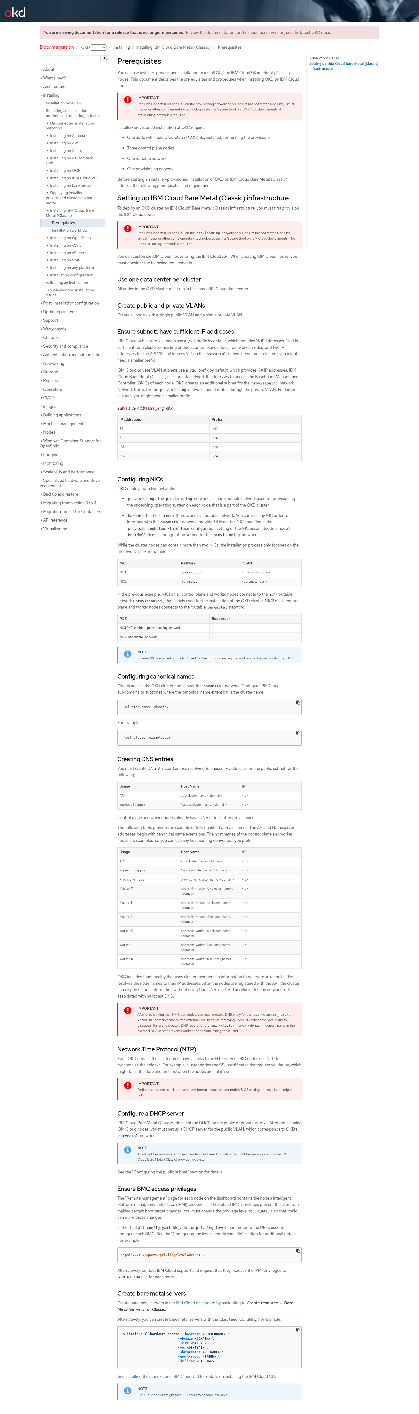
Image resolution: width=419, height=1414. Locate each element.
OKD (86, 47)
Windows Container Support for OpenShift (70, 443)
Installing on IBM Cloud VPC (74, 177)
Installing (122, 47)
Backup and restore (60, 494)
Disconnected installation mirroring (70, 126)
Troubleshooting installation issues (70, 293)
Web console (54, 329)
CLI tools (51, 337)
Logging (50, 454)
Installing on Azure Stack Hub (69, 161)
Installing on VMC (65, 260)
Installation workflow (69, 230)
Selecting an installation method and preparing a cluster (73, 113)
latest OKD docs (315, 32)
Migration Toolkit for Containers (72, 511)
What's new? (54, 78)
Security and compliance (65, 346)
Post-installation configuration (71, 303)
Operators (52, 389)
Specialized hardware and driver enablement (70, 483)
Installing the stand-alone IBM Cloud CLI (162, 1376)
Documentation (57, 47)
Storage (50, 372)
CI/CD (49, 397)
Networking (53, 363)
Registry (50, 380)
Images (49, 406)
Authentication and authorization (73, 354)
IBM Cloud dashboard (195, 1302)
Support (50, 320)
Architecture (54, 86)
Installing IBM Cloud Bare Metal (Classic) (173, 47)
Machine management (63, 423)
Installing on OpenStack (70, 237)
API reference (55, 520)
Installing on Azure (65, 150)
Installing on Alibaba (67, 135)
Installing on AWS (64, 143)
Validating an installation (67, 282)
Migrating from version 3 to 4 (70, 503)
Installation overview (63, 103)
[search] (105, 58)
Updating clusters (59, 311)
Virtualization (55, 528)
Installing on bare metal (70, 185)
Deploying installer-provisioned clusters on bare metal (70, 197)
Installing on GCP (65, 170)
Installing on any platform (71, 267)
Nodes (49, 432)
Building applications (62, 415)
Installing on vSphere (68, 252)
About (48, 69)
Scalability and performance (68, 472)
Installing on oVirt (65, 245)
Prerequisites (63, 222)
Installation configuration (71, 275)
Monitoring (53, 463)
